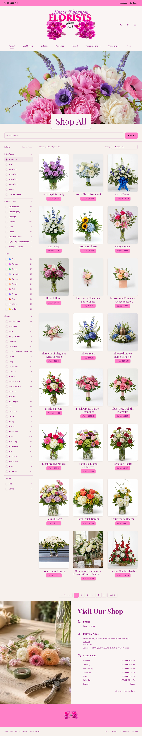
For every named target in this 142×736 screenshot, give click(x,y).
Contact (133, 3)
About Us (123, 3)
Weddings (60, 46)
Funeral (75, 46)
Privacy (114, 731)
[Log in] (128, 25)
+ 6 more (86, 641)
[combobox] (124, 147)
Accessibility (124, 731)
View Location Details (124, 691)
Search (133, 135)
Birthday (44, 46)
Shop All (12, 46)
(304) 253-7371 (12, 3)
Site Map (135, 731)
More (129, 46)
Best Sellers (28, 46)
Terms (107, 731)
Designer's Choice (93, 46)
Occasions (112, 46)
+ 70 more (125, 648)
